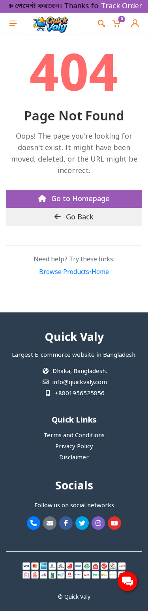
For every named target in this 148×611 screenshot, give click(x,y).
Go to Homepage (79, 199)
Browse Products (64, 272)
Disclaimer (74, 458)
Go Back (79, 217)
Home (100, 272)
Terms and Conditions (74, 436)
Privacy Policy (74, 447)
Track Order (121, 6)
